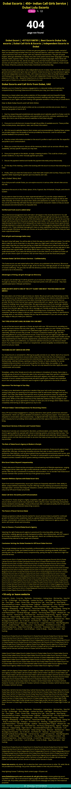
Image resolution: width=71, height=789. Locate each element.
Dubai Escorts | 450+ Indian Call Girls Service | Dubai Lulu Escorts (35, 5)
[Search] (37, 11)
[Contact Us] (41, 11)
